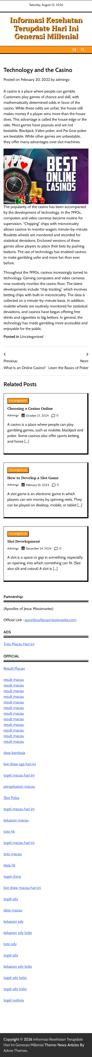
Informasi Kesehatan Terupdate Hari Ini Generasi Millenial (46, 28)
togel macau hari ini (19, 809)
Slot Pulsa (11, 798)
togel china (12, 876)
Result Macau (14, 668)
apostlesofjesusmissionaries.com (50, 620)
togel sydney (14, 1000)
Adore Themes (15, 1050)
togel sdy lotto (15, 977)
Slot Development (23, 541)
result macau (14, 679)
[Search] (82, 49)
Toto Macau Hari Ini (19, 644)
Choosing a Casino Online (30, 408)
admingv (63, 79)
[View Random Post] (74, 49)
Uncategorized (31, 336)
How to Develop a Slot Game (33, 477)
